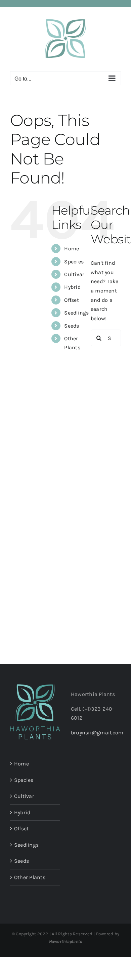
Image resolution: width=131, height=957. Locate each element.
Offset (71, 300)
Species (74, 261)
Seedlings (76, 313)
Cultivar (74, 274)
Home (71, 248)
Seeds (71, 326)
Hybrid (72, 287)
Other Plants (29, 877)
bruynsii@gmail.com (97, 732)
